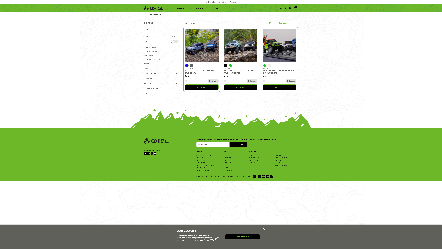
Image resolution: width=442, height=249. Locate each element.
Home (145, 14)
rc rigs (151, 14)
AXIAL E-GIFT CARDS (228, 170)
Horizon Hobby (237, 176)
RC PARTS (225, 165)
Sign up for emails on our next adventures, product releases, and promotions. (236, 140)
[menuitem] (171, 8)
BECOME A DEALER (201, 168)
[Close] (264, 229)
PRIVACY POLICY (279, 155)
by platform (157, 14)
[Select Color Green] (230, 65)
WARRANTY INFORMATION (282, 165)
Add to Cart (201, 87)
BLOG (250, 155)
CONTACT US (200, 158)
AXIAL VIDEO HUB (254, 160)
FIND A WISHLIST (201, 163)
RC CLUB (251, 168)
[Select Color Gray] (191, 65)
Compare (214, 81)
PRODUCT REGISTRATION (203, 170)
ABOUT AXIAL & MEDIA (255, 158)
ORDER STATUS (200, 160)
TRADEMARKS (279, 163)
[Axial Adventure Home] (154, 8)
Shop (224, 152)
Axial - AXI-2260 (227, 68)
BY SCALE (225, 160)
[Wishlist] (186, 81)
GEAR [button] (190, 8)
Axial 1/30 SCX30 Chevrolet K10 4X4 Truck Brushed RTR (239, 72)
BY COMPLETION (227, 163)
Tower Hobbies (246, 176)
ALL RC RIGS (226, 155)
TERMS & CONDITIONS (281, 158)
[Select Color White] (269, 65)
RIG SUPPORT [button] (213, 8)
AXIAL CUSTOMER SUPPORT (204, 155)
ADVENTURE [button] (200, 8)
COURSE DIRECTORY (254, 165)
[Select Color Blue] (187, 65)
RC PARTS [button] (180, 8)
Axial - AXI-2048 (189, 68)
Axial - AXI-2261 (266, 68)
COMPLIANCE (279, 160)
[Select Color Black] (225, 65)
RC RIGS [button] (170, 8)
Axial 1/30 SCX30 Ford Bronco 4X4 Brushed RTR (199, 72)
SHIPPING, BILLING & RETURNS (205, 165)
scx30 (164, 14)
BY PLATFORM (227, 158)
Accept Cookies (242, 237)
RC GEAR (225, 168)
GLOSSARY (252, 163)
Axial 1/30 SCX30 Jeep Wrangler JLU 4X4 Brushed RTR (278, 72)
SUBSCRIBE (238, 144)
